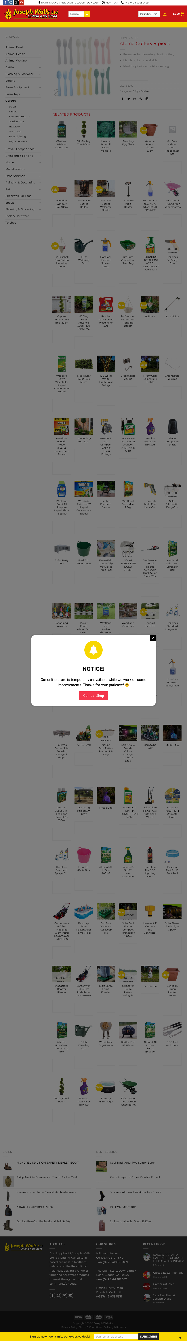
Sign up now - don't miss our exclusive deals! (60, 1336)
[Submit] (87, 14)
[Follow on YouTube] (21, 2)
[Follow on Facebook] (5, 2)
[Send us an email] (16, 2)
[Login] (165, 14)
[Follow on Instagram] (10, 2)
